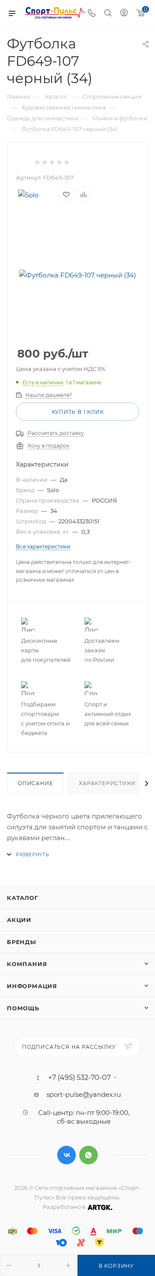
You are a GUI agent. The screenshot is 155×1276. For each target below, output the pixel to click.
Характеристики (107, 783)
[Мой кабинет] (124, 14)
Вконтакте (66, 1155)
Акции (19, 919)
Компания (27, 963)
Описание (35, 783)
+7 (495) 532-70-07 (79, 1077)
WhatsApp (88, 1155)
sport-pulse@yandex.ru (83, 1094)
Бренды (21, 941)
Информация (32, 986)
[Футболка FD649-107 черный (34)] (77, 275)
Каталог (22, 897)
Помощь (23, 1008)
